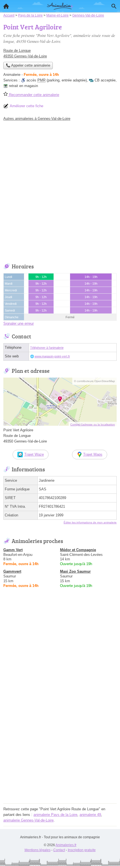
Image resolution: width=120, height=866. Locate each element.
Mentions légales (38, 850)
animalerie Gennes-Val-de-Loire (28, 820)
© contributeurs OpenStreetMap (94, 381)
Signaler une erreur (18, 323)
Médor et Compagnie (78, 550)
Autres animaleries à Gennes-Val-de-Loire (36, 118)
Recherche (114, 6)
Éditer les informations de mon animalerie (90, 522)
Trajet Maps (92, 454)
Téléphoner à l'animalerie (47, 347)
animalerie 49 (90, 815)
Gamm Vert (13, 550)
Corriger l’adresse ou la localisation (92, 424)
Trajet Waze (34, 454)
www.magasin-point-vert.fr (52, 356)
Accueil (6, 6)
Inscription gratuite (82, 850)
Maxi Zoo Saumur (75, 571)
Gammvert (12, 571)
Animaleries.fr (66, 845)
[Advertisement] (60, 190)
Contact (59, 850)
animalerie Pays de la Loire (55, 815)
